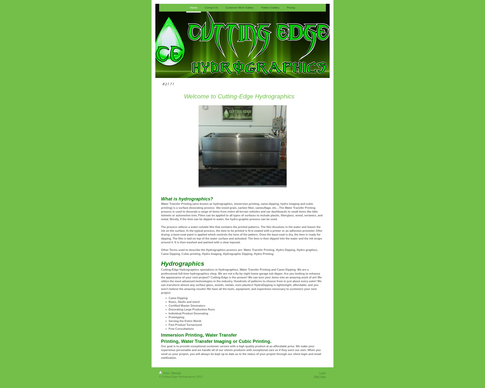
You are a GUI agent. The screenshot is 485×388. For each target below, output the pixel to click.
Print (166, 372)
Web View (320, 376)
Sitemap (176, 372)
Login (322, 372)
